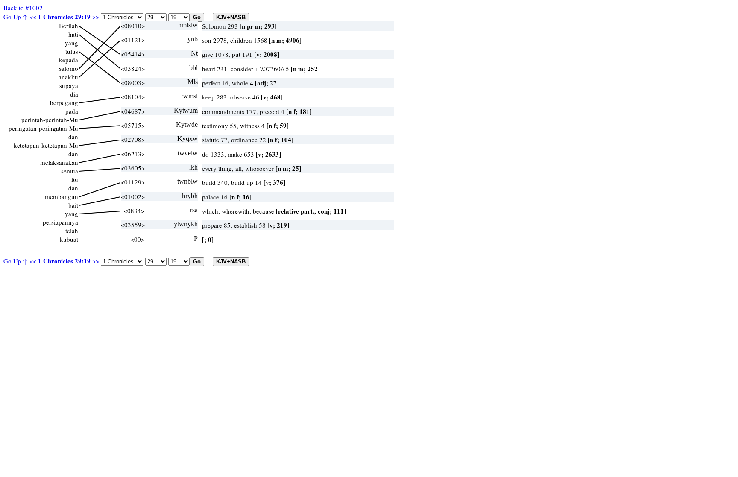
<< (32, 16)
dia (74, 94)
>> (95, 16)
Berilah (68, 25)
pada (71, 111)
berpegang (64, 102)
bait (73, 205)
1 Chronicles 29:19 (64, 16)
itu (74, 179)
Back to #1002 (23, 7)
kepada (68, 60)
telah (71, 230)
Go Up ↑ (15, 16)
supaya (68, 85)
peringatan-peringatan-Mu (43, 128)
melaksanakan (59, 162)
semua (69, 171)
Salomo (68, 68)
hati (73, 34)
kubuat (69, 239)
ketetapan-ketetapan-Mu (46, 145)
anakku (68, 77)
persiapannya (60, 222)
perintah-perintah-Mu (49, 119)
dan (73, 136)
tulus (71, 51)
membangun (61, 196)
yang (71, 42)
